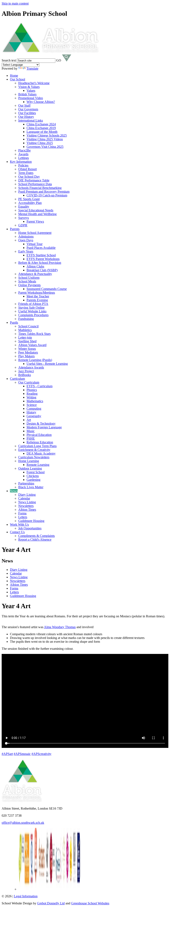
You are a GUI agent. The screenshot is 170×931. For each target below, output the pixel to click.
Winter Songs (27, 348)
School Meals (27, 281)
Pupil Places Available (41, 247)
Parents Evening (37, 300)
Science (32, 405)
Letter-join (25, 337)
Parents (14, 229)
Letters (22, 517)
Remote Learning (38, 464)
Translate (32, 68)
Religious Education (40, 442)
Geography (34, 416)
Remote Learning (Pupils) (35, 360)
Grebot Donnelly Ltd (51, 903)
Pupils (14, 322)
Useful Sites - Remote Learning (47, 363)
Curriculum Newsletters (33, 457)
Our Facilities (27, 113)
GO (58, 60)
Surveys (23, 217)
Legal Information (26, 896)
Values (31, 90)
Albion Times (27, 509)
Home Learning (28, 461)
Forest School (36, 472)
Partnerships (26, 483)
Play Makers (26, 356)
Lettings (23, 158)
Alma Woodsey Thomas (60, 627)
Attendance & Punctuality (35, 274)
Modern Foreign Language (44, 427)
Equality (23, 206)
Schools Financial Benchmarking (40, 188)
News (14, 491)
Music (31, 431)
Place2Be (24, 150)
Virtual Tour (34, 244)
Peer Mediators (28, 352)
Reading (32, 393)
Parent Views (35, 221)
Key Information (21, 161)
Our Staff (24, 105)
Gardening (33, 479)
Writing (31, 397)
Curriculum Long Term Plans (37, 446)
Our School (17, 79)
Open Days (25, 240)
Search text (9, 60)
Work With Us (19, 524)
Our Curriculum (28, 382)
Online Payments (29, 285)
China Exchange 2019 (41, 128)
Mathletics (25, 330)
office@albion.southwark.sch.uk (23, 822)
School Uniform (28, 277)
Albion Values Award (32, 345)
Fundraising (26, 319)
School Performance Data (35, 184)
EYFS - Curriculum (39, 386)
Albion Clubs (35, 266)
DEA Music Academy (41, 453)
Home (14, 75)
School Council (28, 326)
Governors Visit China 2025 (45, 146)
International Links (30, 120)
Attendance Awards (31, 367)
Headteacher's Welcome (34, 83)
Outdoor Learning (30, 468)
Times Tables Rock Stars (34, 333)
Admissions (26, 236)
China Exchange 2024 (41, 124)
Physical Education (39, 435)
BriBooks (24, 375)
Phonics (32, 390)
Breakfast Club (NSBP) (42, 270)
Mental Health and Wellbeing (37, 214)
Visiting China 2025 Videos (45, 139)
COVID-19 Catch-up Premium (47, 195)
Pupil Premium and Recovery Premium (43, 191)
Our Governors (28, 109)
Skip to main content (15, 3)
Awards (23, 154)
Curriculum (17, 378)
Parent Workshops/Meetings (36, 292)
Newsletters (26, 506)
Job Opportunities (29, 528)
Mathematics (35, 401)
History (31, 412)
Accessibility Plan (30, 203)
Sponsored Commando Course (47, 289)
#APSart (7, 754)
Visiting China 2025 (40, 143)
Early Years (25, 251)
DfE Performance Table (33, 180)
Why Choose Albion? (41, 102)
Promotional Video (30, 98)
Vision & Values (29, 87)
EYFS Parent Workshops (43, 259)
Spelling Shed (27, 341)
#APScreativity (41, 754)
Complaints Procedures (33, 315)
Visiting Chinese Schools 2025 (47, 135)
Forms (22, 513)
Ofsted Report (27, 169)
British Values (27, 94)
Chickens (33, 476)
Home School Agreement (34, 232)
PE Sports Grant (29, 199)
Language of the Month (42, 131)
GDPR (22, 225)
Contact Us (17, 532)
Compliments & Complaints (36, 536)
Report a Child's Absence (34, 539)
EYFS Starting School (41, 255)
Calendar (24, 498)
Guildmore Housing (31, 521)
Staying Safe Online (31, 307)
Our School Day (29, 176)
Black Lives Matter (30, 487)
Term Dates (25, 173)
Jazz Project (26, 371)
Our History (26, 116)
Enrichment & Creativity (34, 449)
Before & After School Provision (39, 262)
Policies (23, 165)
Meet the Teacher (38, 296)
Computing (34, 408)
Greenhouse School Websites (90, 903)
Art (29, 420)
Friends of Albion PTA (33, 304)
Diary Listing (27, 494)
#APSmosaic (22, 754)
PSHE (31, 438)
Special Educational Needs (35, 210)
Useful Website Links (32, 311)
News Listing (27, 502)
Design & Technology (41, 423)
